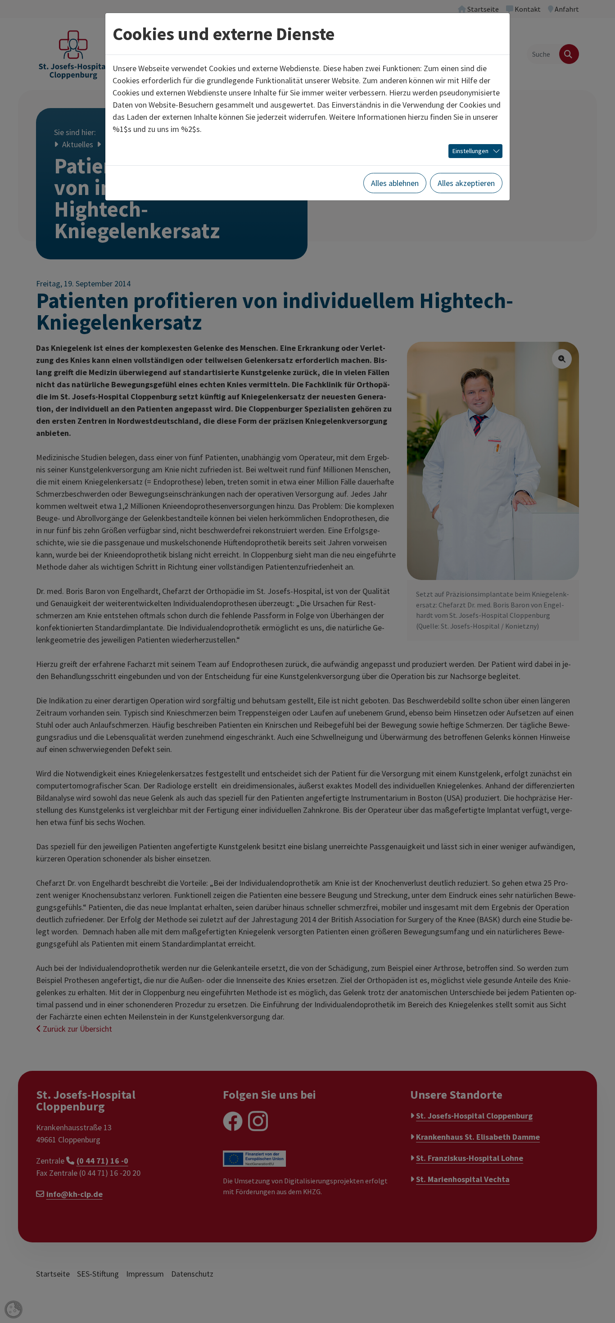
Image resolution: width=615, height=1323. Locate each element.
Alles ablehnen (395, 183)
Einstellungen (470, 151)
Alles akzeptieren (466, 183)
